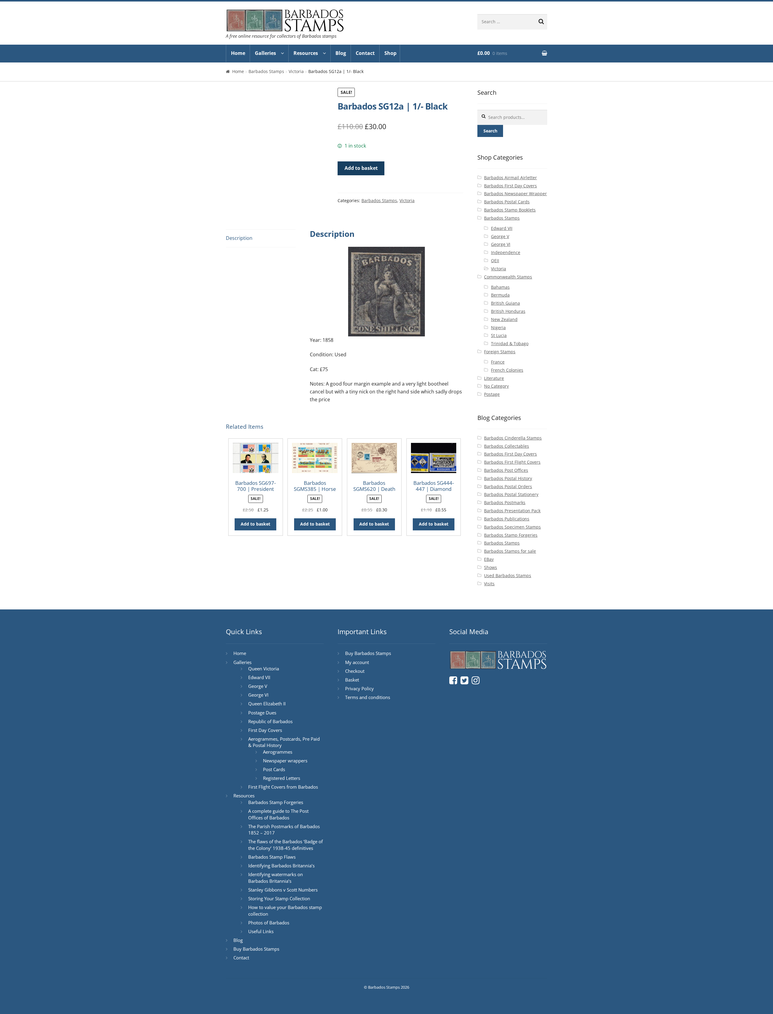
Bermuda (500, 295)
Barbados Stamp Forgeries (510, 535)
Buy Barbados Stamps (256, 949)
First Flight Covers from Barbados (283, 787)
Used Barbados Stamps (507, 575)
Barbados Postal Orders (508, 486)
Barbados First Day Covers (510, 186)
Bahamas (500, 287)
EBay (489, 559)
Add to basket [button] (255, 524)
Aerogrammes (277, 752)
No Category (496, 386)
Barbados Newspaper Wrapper (515, 193)
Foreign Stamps (499, 351)
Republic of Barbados (270, 721)
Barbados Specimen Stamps (512, 527)
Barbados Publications (506, 519)
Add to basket (361, 168)
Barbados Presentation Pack (512, 510)
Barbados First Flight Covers (512, 462)
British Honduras (508, 311)
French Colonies (507, 370)
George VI (500, 244)
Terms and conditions (367, 697)
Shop (390, 53)
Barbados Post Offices (506, 470)
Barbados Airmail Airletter (510, 177)
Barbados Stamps (266, 71)
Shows (490, 567)
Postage (492, 394)
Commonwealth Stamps (508, 277)
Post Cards (274, 769)
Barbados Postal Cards (507, 202)
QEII (495, 260)
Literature (494, 378)
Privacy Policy (359, 688)
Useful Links (261, 931)
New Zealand (504, 319)
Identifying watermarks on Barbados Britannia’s (275, 877)
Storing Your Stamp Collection (279, 898)
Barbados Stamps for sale (510, 551)
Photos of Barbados (268, 923)
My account (357, 662)
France (498, 362)
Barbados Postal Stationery (511, 494)
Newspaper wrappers (285, 761)
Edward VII (501, 228)
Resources (305, 53)
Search (490, 131)
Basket (352, 680)
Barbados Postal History (508, 478)
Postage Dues (262, 713)
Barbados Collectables (506, 446)
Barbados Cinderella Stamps (513, 438)
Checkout (354, 671)
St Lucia (499, 335)
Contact (365, 53)
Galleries (265, 53)
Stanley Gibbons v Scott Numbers (283, 890)
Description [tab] (239, 238)
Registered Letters (281, 778)
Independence (505, 252)
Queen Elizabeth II (267, 704)
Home (238, 53)
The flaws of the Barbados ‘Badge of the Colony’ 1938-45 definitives (285, 844)
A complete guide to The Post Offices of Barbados (278, 814)
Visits (489, 583)
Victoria (296, 71)
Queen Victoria (263, 669)
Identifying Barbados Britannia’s (281, 866)
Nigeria (498, 327)
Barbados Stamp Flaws (272, 857)
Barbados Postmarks (504, 502)
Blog (340, 53)
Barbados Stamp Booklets (510, 210)
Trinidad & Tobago (509, 343)
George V (500, 236)
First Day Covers (265, 730)
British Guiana (505, 303)
